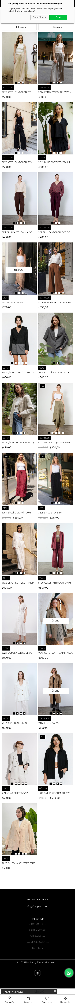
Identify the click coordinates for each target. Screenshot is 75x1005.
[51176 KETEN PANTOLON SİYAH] (19, 128)
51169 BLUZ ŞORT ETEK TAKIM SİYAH (55, 162)
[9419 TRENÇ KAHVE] (55, 689)
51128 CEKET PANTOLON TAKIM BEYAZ (19, 582)
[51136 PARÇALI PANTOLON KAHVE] (55, 268)
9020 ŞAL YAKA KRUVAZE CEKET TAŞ (19, 863)
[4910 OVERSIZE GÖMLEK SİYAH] (55, 759)
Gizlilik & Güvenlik (37, 929)
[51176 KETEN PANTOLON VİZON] (55, 58)
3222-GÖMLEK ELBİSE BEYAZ (17, 652)
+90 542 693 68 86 (37, 899)
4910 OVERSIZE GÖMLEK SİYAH (55, 793)
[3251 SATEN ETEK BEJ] (19, 268)
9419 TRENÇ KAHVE (48, 722)
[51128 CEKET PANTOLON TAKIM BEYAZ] (19, 549)
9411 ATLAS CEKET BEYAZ (15, 793)
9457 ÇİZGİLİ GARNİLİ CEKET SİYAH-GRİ (19, 372)
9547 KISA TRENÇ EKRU (14, 722)
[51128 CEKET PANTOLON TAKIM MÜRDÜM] (55, 549)
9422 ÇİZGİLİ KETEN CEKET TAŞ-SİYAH (19, 442)
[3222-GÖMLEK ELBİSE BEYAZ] (19, 619)
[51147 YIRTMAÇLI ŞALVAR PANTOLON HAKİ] (55, 409)
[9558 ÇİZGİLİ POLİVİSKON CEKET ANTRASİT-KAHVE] (55, 339)
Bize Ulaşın (37, 948)
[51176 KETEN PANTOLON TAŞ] (19, 58)
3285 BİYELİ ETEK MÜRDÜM (16, 512)
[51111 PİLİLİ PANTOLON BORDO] (55, 198)
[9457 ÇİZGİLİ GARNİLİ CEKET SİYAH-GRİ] (19, 339)
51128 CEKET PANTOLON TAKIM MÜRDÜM (55, 582)
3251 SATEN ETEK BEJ (13, 302)
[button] (16, 83)
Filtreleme (21, 27)
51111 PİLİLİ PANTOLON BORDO (54, 232)
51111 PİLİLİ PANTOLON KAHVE (17, 232)
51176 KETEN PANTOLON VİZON (54, 92)
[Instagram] (37, 973)
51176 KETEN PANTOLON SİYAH (17, 162)
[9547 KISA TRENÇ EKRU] (19, 689)
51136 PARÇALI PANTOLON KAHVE (55, 302)
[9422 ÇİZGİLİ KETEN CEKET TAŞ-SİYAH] (19, 409)
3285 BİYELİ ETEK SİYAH (50, 512)
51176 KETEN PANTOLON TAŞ (16, 92)
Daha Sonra (39, 17)
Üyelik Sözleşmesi (37, 923)
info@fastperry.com (37, 906)
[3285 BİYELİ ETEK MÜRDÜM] (19, 479)
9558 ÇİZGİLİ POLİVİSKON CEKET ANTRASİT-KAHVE (55, 372)
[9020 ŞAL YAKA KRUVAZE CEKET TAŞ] (19, 829)
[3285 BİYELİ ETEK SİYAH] (55, 479)
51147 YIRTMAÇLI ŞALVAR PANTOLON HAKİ (55, 442)
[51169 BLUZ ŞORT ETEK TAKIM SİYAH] (55, 128)
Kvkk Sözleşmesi (38, 936)
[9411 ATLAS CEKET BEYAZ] (19, 759)
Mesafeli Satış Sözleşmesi (37, 942)
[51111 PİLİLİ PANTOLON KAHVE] (19, 198)
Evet (58, 17)
